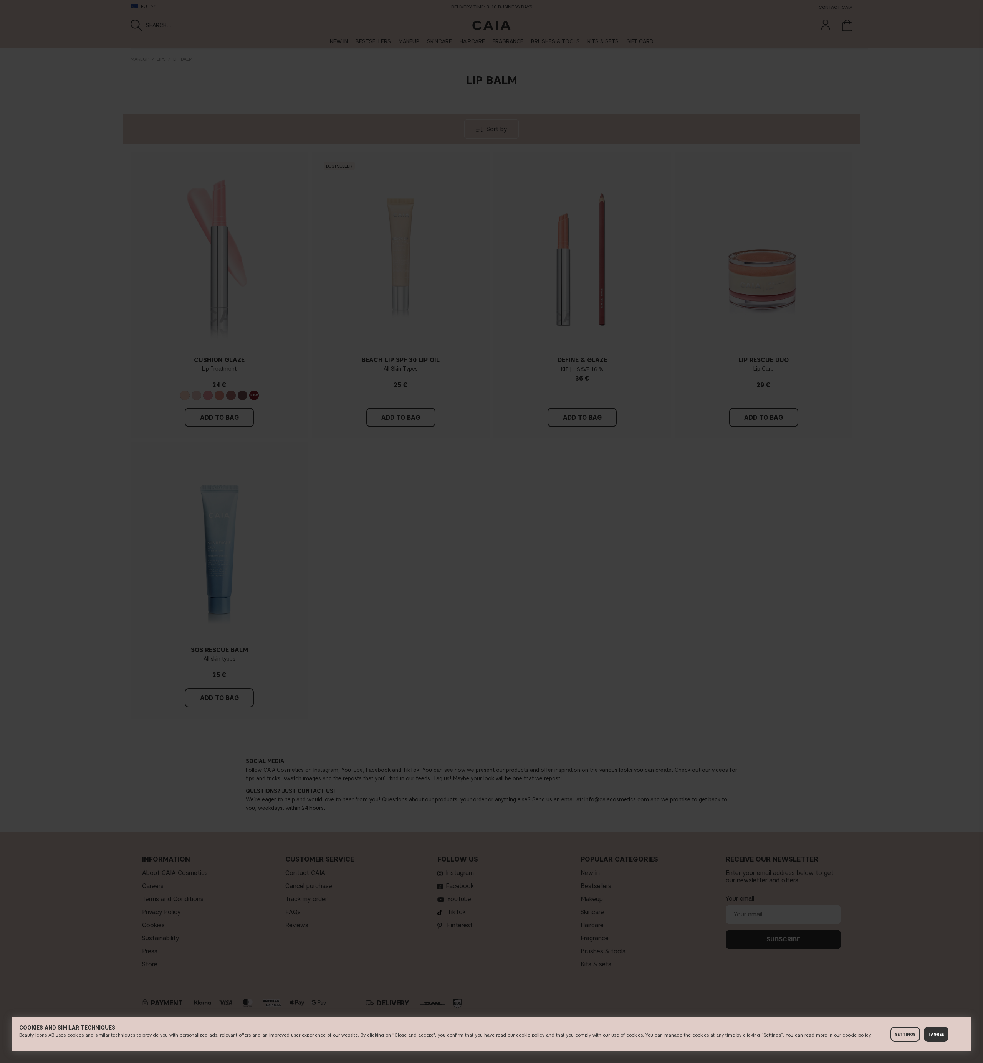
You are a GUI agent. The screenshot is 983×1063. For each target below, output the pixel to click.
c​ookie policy (856, 1035)
